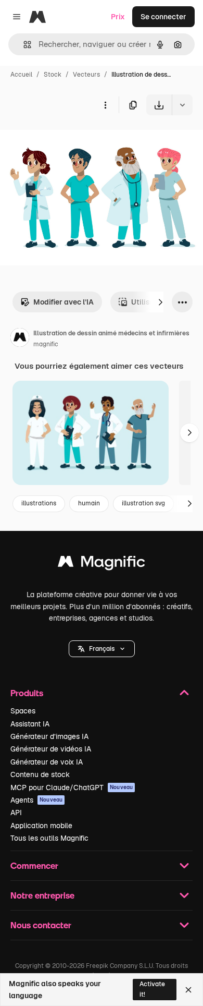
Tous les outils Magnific (49, 838)
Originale (68, 139)
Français (102, 649)
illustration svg (143, 503)
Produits (26, 692)
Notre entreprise (42, 895)
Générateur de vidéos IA (50, 749)
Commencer (34, 865)
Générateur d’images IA (49, 736)
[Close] (188, 990)
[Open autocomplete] (23, 45)
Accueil (21, 74)
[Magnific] (101, 564)
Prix (118, 16)
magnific (45, 344)
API (16, 812)
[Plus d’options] (105, 104)
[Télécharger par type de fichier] (182, 104)
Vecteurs (86, 74)
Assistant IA (29, 724)
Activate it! (152, 989)
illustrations (38, 503)
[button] (102, 648)
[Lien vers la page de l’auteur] (19, 339)
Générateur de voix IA (46, 762)
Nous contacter (40, 924)
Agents (36, 800)
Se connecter (163, 16)
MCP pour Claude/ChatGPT (71, 787)
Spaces (22, 711)
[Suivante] (160, 302)
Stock (52, 74)
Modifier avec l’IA (63, 302)
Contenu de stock (40, 774)
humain (89, 503)
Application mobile (41, 825)
